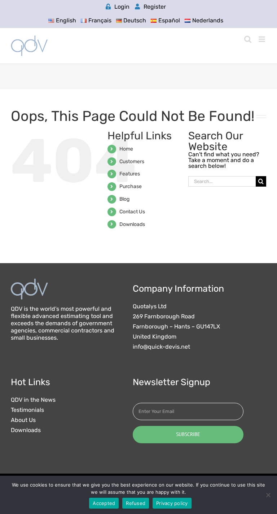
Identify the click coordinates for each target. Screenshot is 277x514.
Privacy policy (172, 503)
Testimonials (27, 410)
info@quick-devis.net (161, 347)
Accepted (104, 503)
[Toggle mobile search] (247, 39)
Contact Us (132, 212)
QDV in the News (33, 400)
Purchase (130, 186)
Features (129, 174)
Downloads (132, 224)
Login (121, 6)
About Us (23, 420)
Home (126, 149)
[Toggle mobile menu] (262, 39)
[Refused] (268, 494)
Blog (124, 199)
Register (155, 6)
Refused (135, 503)
